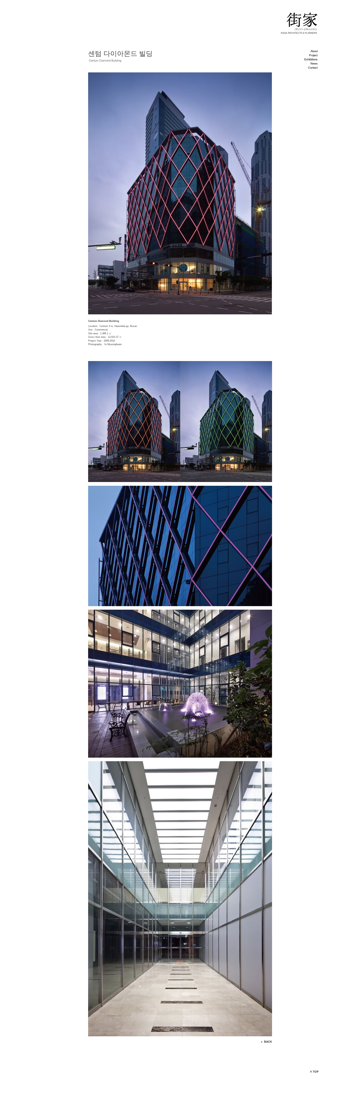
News (314, 63)
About (314, 51)
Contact (313, 67)
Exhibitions (311, 59)
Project (313, 55)
